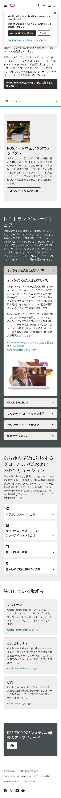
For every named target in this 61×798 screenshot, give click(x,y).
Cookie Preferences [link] (11, 776)
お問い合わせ (29, 781)
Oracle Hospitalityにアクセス (22, 668)
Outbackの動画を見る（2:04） (23, 349)
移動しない (44, 33)
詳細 (12, 745)
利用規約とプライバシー (31, 771)
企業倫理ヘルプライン (12, 781)
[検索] (38, 5)
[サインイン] (50, 5)
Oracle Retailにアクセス (19, 703)
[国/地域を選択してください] (44, 5)
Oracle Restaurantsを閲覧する (23, 629)
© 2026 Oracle (9, 771)
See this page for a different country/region (27, 40)
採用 (35, 776)
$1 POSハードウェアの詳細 (24, 190)
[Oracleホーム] (12, 5)
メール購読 (44, 776)
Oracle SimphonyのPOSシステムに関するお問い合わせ (29, 84)
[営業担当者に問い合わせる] (55, 5)
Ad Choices (26, 776)
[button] (5, 5)
